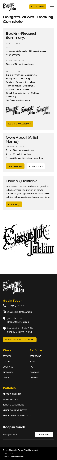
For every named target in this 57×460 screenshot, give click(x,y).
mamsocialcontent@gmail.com (26, 51)
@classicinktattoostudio (19, 312)
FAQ (31, 367)
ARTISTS (7, 356)
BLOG (32, 361)
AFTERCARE (35, 356)
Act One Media (18, 456)
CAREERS (34, 377)
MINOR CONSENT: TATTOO (15, 410)
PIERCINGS (8, 372)
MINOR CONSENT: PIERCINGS (17, 415)
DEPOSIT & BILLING (12, 394)
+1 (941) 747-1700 (15, 305)
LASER (6, 377)
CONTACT (34, 372)
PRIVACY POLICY (10, 399)
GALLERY (7, 361)
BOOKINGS (8, 367)
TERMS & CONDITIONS (13, 405)
